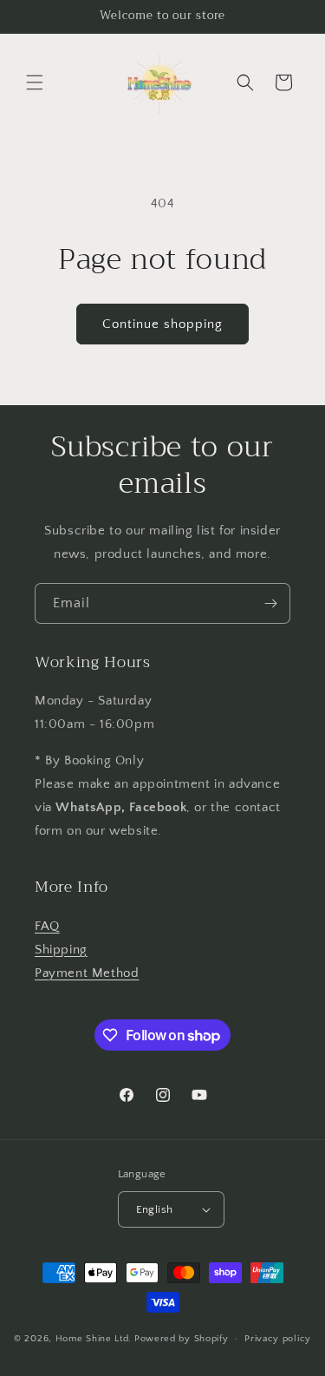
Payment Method (87, 973)
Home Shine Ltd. (94, 1338)
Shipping (61, 949)
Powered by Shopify (181, 1338)
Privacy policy (277, 1338)
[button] (35, 82)
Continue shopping (162, 324)
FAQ (47, 926)
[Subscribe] (270, 603)
